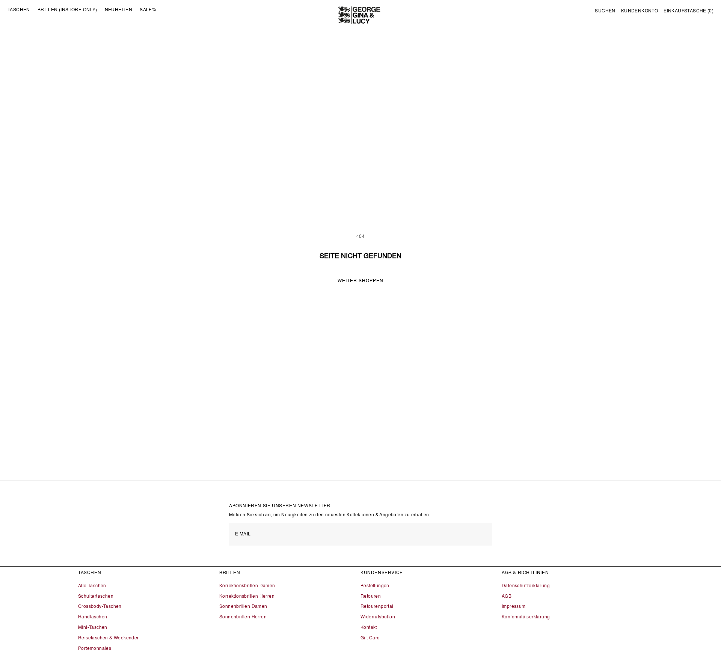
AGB (506, 596)
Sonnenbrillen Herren (243, 617)
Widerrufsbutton (377, 617)
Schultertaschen (95, 596)
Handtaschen (92, 617)
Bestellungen (374, 586)
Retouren (370, 596)
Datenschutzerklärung (526, 586)
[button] (605, 12)
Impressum (514, 606)
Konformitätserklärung (526, 617)
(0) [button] (688, 11)
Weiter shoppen (360, 281)
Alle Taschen (92, 586)
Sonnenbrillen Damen (243, 606)
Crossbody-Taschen (100, 606)
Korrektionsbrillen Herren (247, 596)
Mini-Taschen (92, 627)
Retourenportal (377, 606)
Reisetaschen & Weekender (108, 638)
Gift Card (370, 638)
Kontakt (368, 627)
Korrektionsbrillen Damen (247, 586)
